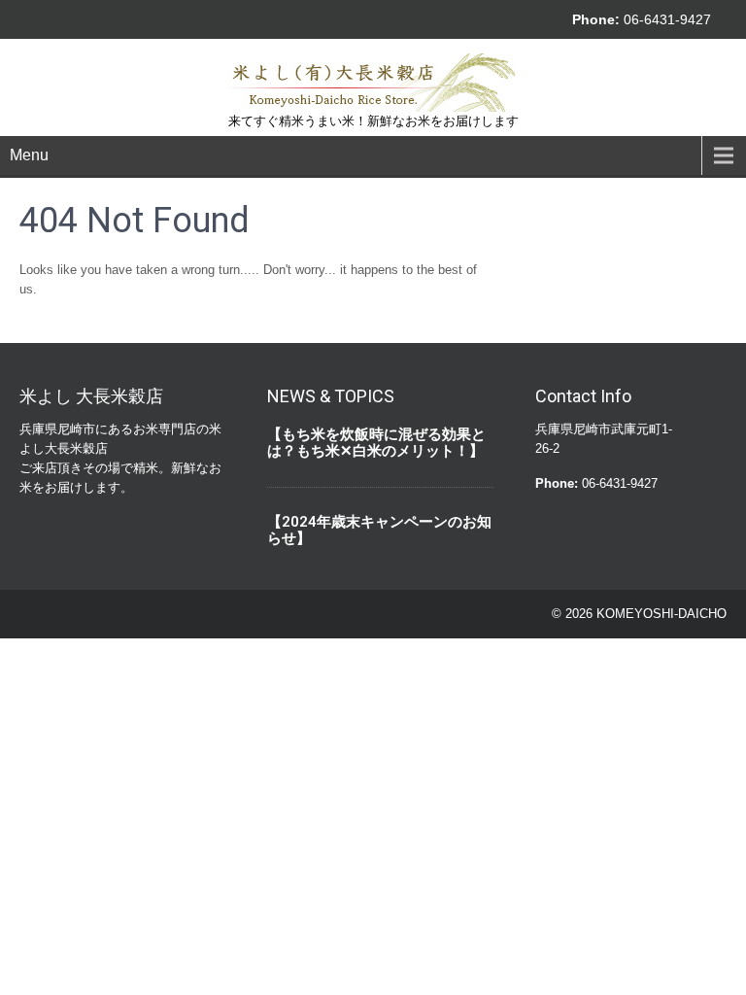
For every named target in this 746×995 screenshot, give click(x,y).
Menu (29, 155)
